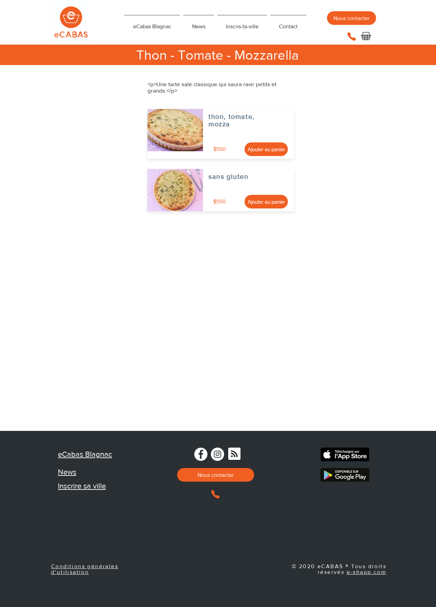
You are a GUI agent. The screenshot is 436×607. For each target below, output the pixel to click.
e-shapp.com (366, 572)
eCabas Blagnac (85, 454)
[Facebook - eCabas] (200, 454)
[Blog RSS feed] (234, 454)
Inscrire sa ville (82, 486)
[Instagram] (217, 454)
